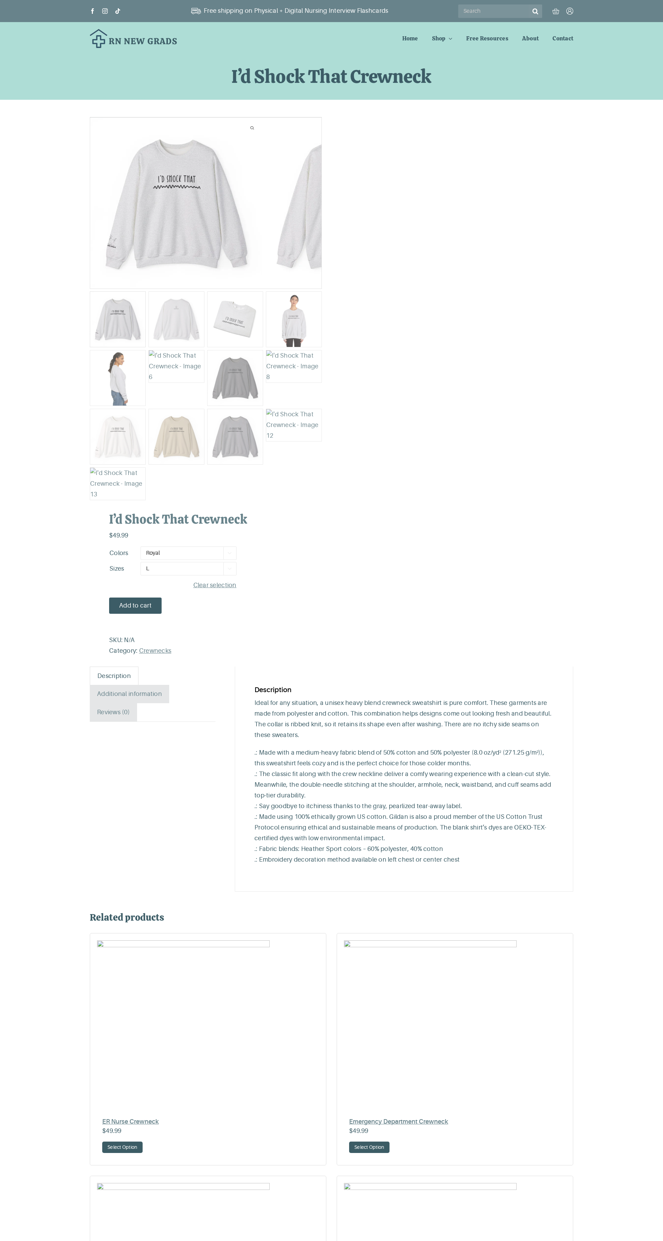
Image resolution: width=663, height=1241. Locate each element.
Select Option (122, 1147)
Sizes (116, 568)
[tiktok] (118, 11)
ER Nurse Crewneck (130, 1121)
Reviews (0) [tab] (113, 712)
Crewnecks (155, 650)
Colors (118, 553)
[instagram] (105, 11)
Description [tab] (114, 675)
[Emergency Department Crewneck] (455, 1026)
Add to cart (135, 605)
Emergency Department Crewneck (398, 1121)
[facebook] (92, 11)
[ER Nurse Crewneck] (208, 1026)
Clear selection (215, 585)
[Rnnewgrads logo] (133, 32)
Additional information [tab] (129, 693)
